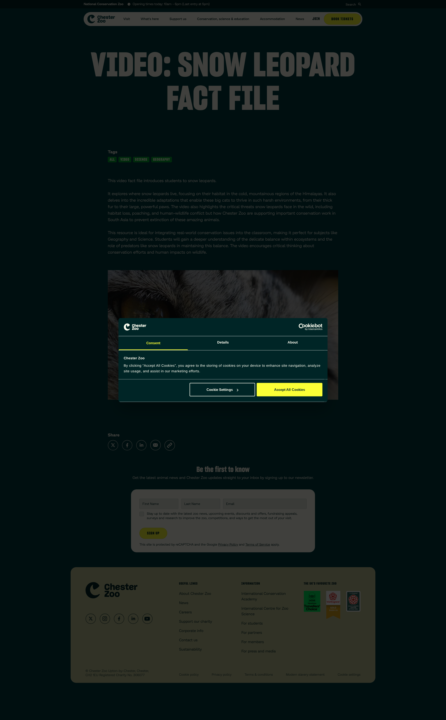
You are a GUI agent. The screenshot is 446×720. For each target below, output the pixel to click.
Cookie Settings (220, 390)
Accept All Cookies (289, 390)
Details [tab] (223, 342)
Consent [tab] (153, 343)
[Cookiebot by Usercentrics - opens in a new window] (302, 327)
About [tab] (293, 342)
